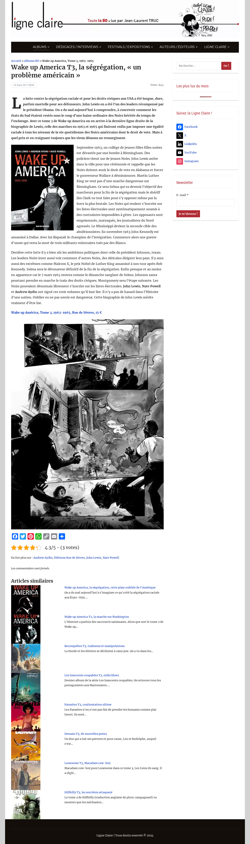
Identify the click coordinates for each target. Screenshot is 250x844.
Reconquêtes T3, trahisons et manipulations (94, 646)
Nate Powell (111, 557)
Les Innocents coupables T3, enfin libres (91, 675)
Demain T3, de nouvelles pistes (85, 734)
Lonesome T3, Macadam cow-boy (87, 763)
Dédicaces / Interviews (77, 47)
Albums (39, 47)
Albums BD (31, 61)
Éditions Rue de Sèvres (69, 557)
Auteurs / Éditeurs (177, 47)
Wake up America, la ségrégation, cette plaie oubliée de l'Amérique (110, 587)
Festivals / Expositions (129, 47)
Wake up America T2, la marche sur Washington (96, 617)
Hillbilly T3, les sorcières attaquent (88, 792)
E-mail (182, 195)
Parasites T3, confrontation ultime (88, 704)
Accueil (16, 61)
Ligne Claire (215, 47)
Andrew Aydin (43, 557)
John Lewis (93, 557)
